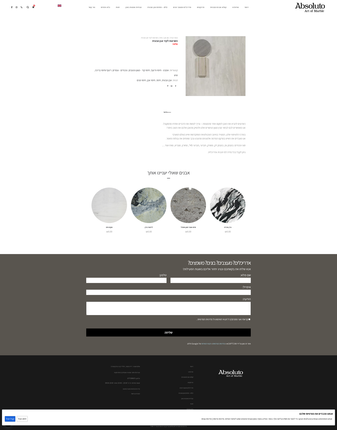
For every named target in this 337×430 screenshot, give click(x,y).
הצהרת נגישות (135, 394)
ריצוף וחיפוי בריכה (103, 70)
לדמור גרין (149, 227)
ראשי (191, 366)
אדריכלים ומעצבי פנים (186, 388)
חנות (191, 404)
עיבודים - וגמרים (120, 70)
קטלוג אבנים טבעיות (187, 377)
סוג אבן (166, 38)
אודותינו (190, 372)
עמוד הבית (174, 38)
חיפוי (158, 80)
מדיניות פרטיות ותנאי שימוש (131, 389)
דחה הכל (22, 418)
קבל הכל (10, 418)
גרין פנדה (227, 227)
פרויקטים (190, 382)
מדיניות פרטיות (218, 419)
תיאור (165, 112)
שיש (161, 38)
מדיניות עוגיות (206, 419)
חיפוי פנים (141, 80)
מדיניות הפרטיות (204, 319)
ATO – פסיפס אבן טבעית (186, 393)
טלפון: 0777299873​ (133, 378)
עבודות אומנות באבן (187, 398)
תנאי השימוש (221, 319)
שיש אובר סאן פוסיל (188, 227)
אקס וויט (109, 227)
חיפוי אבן (151, 80)
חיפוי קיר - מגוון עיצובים (139, 70)
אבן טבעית (167, 80)
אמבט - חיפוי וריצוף (160, 70)
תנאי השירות (206, 343)
